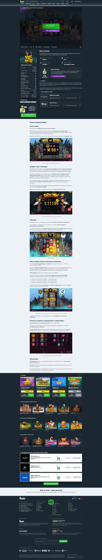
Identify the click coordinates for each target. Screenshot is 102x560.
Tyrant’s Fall (75, 413)
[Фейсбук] (73, 498)
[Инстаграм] (77, 498)
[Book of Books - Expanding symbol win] (51, 300)
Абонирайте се (63, 541)
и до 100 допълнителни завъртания (41, 458)
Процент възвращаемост (47, 57)
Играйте (31, 395)
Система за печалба (67, 62)
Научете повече (64, 5)
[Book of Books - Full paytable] (51, 343)
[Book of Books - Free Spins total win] (51, 203)
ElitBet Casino (35, 466)
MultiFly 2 (25, 429)
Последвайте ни (75, 497)
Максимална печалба (46, 62)
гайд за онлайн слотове (66, 89)
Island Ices (49, 430)
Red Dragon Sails (63, 430)
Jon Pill (33, 372)
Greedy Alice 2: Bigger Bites (25, 446)
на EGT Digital (40, 477)
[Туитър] (75, 498)
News (67, 3)
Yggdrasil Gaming (56, 83)
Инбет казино (35, 475)
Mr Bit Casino (34, 456)
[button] (54, 47)
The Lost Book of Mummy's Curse (63, 413)
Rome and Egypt (37, 413)
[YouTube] (81, 498)
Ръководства (43, 3)
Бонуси (38, 3)
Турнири (63, 3)
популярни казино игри (51, 85)
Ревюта (58, 3)
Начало (22, 3)
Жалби (49, 3)
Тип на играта (66, 57)
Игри (34, 3)
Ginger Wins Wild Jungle (37, 446)
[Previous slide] (79, 375)
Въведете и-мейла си (38, 540)
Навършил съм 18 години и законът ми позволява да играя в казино (48, 543)
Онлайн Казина (28, 3)
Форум (53, 3)
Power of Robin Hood (49, 413)
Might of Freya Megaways (25, 413)
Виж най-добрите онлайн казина (51, 483)
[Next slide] (81, 375)
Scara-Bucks (75, 430)
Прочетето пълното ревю (59, 76)
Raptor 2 (38, 429)
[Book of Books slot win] (51, 150)
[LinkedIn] (79, 498)
